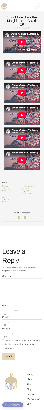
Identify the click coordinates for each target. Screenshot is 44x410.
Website (6, 328)
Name (5, 305)
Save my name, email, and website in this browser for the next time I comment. (22, 344)
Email (5, 317)
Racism (5, 186)
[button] (37, 6)
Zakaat (4, 197)
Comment (7, 276)
